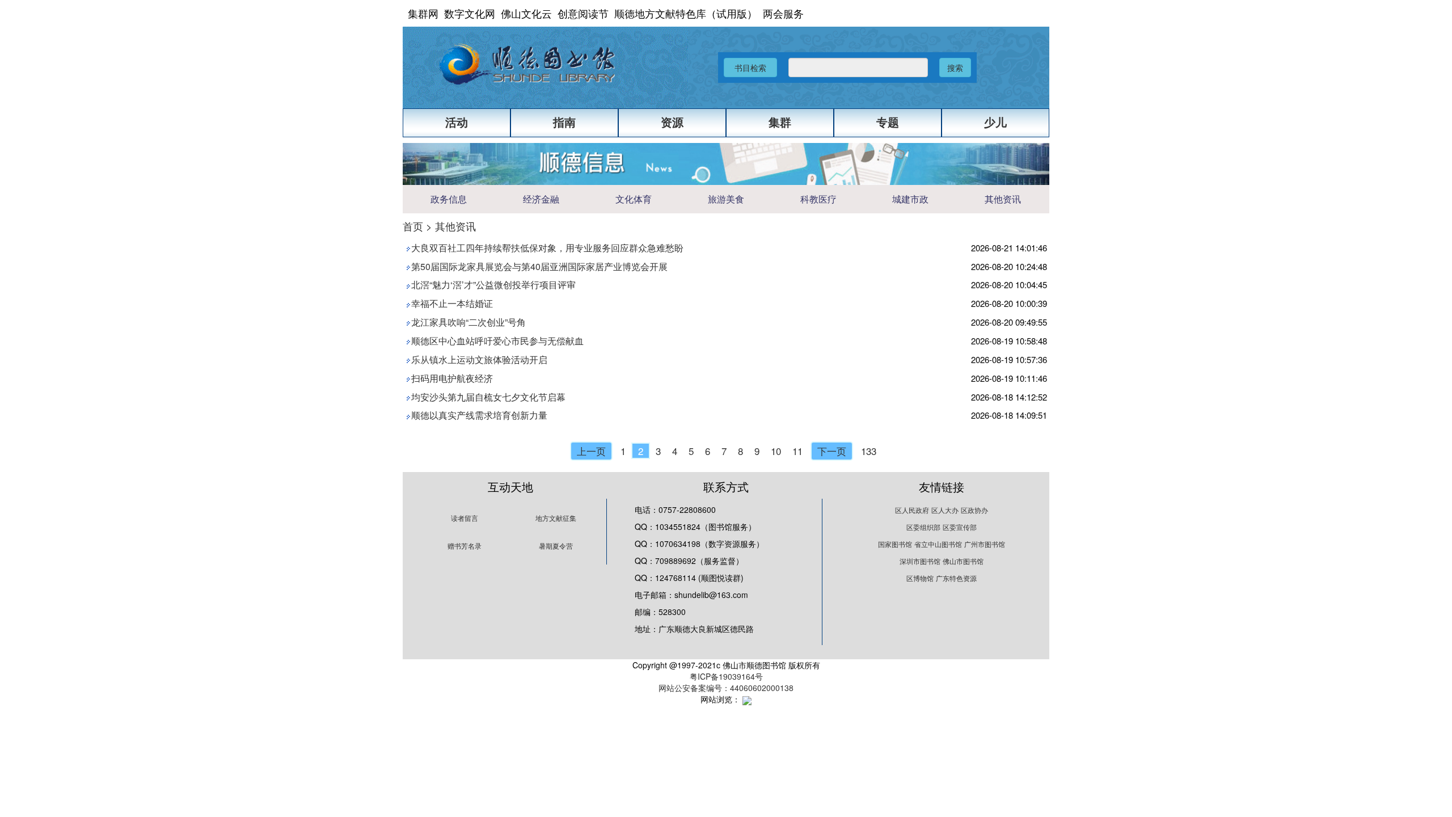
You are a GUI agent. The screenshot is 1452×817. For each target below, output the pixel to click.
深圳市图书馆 (920, 561)
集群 (780, 122)
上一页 (591, 451)
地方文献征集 (555, 518)
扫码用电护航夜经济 (452, 378)
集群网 (423, 13)
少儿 (995, 122)
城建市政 (910, 199)
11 (797, 451)
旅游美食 (726, 199)
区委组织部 (923, 527)
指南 (564, 122)
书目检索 (750, 67)
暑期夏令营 (556, 545)
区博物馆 (920, 578)
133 (868, 451)
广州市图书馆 (984, 544)
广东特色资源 (956, 578)
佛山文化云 (526, 13)
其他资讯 (1003, 199)
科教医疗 (818, 199)
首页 (413, 225)
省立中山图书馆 (938, 544)
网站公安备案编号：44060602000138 (726, 687)
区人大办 (945, 510)
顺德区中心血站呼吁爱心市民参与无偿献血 (497, 340)
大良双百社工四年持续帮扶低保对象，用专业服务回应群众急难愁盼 (547, 247)
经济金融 (541, 199)
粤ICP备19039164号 (726, 676)
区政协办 (974, 510)
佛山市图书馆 (963, 561)
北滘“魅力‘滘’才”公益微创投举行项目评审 (493, 284)
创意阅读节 (583, 13)
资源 (672, 122)
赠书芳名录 (465, 545)
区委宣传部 (960, 527)
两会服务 (783, 13)
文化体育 (633, 199)
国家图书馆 (895, 544)
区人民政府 (912, 510)
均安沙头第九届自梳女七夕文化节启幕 (488, 396)
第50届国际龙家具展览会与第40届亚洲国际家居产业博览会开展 (539, 266)
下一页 (831, 451)
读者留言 (464, 518)
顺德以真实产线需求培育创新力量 (479, 415)
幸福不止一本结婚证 (452, 303)
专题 (887, 122)
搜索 (955, 67)
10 (776, 451)
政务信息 (448, 199)
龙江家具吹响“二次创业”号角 (468, 322)
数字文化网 (469, 13)
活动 (456, 122)
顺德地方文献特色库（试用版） (685, 13)
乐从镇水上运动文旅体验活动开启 (479, 359)
